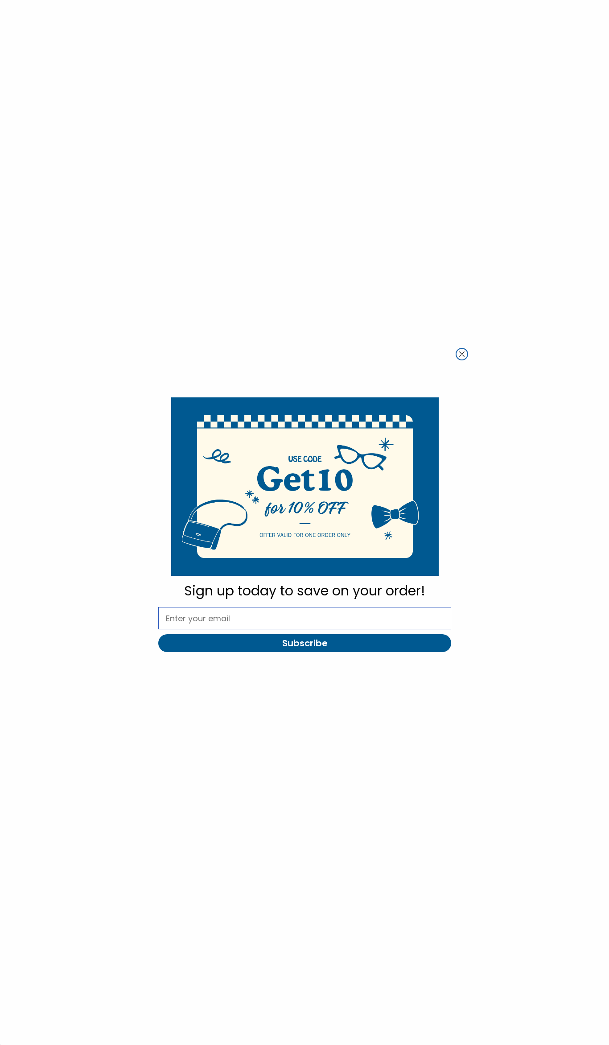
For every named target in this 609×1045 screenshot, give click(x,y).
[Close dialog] (462, 354)
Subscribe (305, 643)
